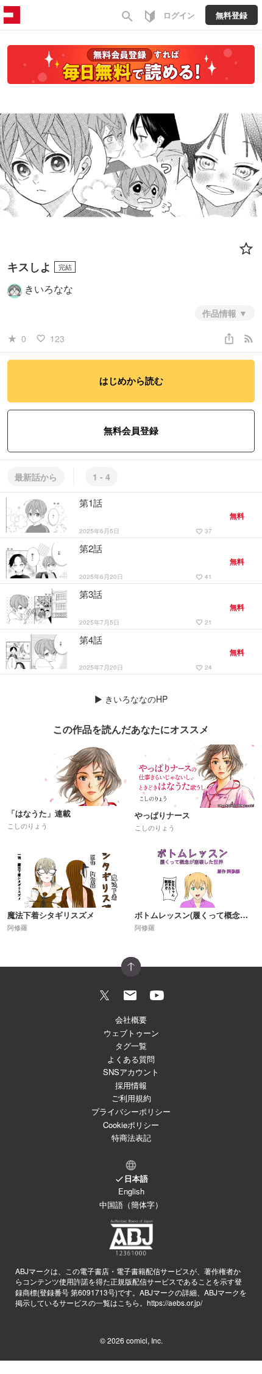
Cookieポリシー (131, 1124)
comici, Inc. (144, 1340)
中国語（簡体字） (131, 1204)
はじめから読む (131, 380)
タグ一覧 (131, 1045)
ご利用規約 (131, 1098)
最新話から (36, 477)
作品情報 (220, 313)
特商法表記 (131, 1137)
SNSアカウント (131, 1072)
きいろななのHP (136, 699)
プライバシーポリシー (131, 1111)
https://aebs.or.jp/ (174, 1302)
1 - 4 (101, 477)
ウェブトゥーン (131, 1033)
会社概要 (131, 1019)
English (131, 1191)
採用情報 (131, 1085)
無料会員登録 (131, 430)
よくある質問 (131, 1059)
